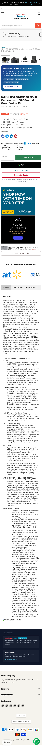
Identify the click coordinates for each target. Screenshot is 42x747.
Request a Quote (21, 175)
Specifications (31, 287)
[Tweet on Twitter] (7, 136)
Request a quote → (12, 86)
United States (20, 721)
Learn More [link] (35, 143)
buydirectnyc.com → (11, 659)
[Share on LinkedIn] (11, 136)
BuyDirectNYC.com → (31, 3)
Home (3, 47)
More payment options (21, 170)
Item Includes (18, 287)
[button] (21, 253)
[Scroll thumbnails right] (39, 59)
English (20, 715)
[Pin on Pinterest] (15, 136)
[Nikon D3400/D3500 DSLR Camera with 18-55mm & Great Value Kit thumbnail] (5, 59)
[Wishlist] (1, 7)
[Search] (38, 25)
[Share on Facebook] (2, 136)
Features (6, 287)
